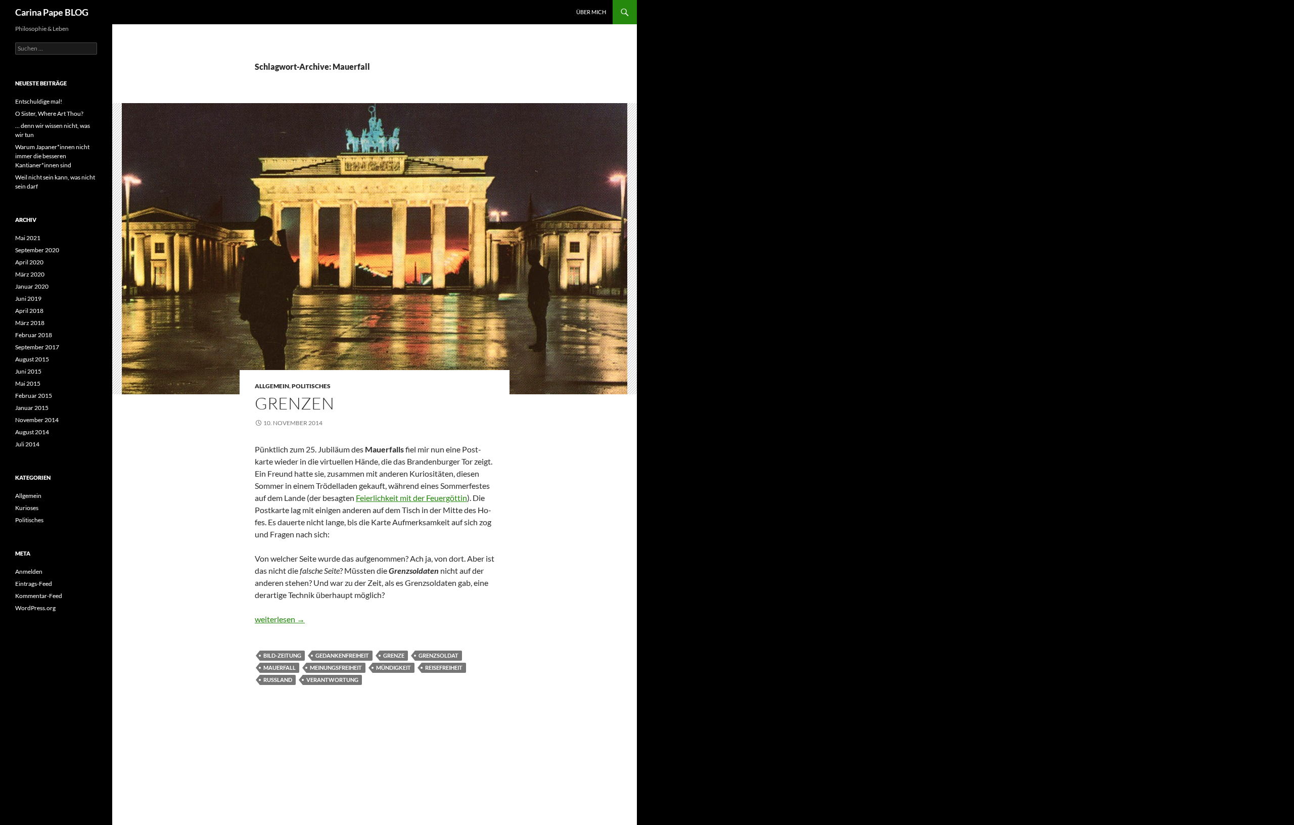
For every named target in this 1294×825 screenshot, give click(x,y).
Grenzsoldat (438, 655)
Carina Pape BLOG (51, 12)
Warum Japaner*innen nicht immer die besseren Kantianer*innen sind (52, 156)
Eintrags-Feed (33, 583)
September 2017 (37, 347)
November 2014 (37, 420)
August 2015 (32, 359)
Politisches (311, 386)
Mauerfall (279, 667)
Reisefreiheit (444, 667)
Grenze (393, 655)
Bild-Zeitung (282, 655)
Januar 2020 (32, 286)
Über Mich (591, 12)
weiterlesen (280, 619)
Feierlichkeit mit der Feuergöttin (411, 497)
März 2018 (29, 323)
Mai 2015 (27, 383)
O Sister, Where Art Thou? (49, 113)
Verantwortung (332, 679)
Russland (277, 679)
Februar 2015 (33, 395)
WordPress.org (35, 608)
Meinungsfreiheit (336, 667)
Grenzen (294, 403)
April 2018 (29, 310)
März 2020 (29, 274)
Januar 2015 (32, 407)
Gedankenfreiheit (342, 655)
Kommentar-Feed (38, 596)
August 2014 (32, 432)
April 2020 (29, 262)
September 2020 (37, 250)
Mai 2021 (27, 238)
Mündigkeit (393, 667)
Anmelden (28, 571)
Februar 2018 (33, 335)
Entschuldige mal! (38, 101)
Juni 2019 (28, 298)
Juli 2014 (27, 444)
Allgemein (272, 386)
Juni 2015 (28, 371)
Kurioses (26, 508)
